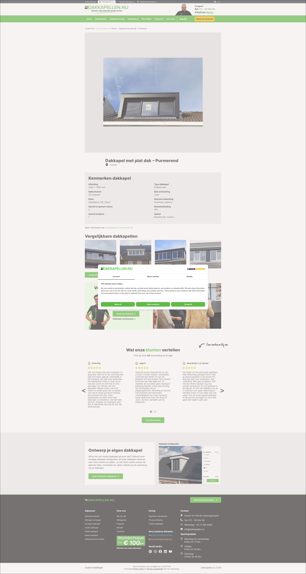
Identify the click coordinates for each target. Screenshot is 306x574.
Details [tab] (189, 276)
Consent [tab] (116, 276)
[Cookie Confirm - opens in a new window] (196, 269)
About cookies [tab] (153, 276)
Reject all (118, 304)
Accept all (188, 304)
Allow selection (153, 304)
